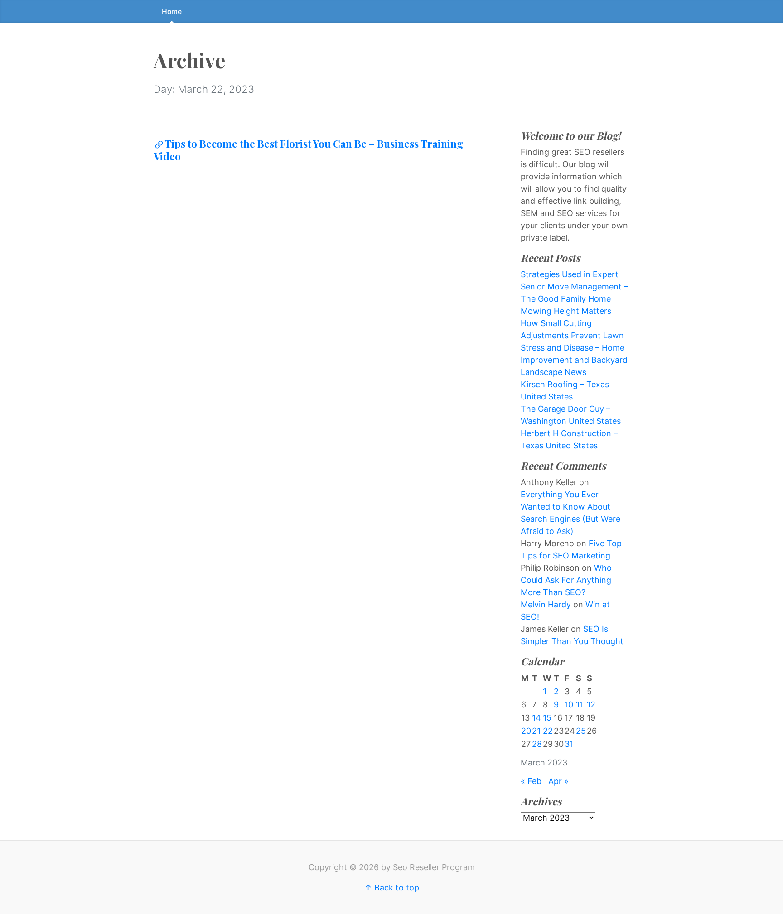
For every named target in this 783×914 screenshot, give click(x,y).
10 (569, 704)
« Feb (531, 781)
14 (536, 717)
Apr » (558, 781)
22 (548, 731)
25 (581, 731)
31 (569, 744)
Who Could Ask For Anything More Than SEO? (566, 580)
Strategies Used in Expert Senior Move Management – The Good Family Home (574, 286)
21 (536, 731)
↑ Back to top (391, 887)
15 (547, 717)
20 (526, 731)
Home (172, 11)
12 (591, 704)
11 (579, 704)
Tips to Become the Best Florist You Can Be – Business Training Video (308, 150)
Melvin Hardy (546, 604)
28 (537, 744)
